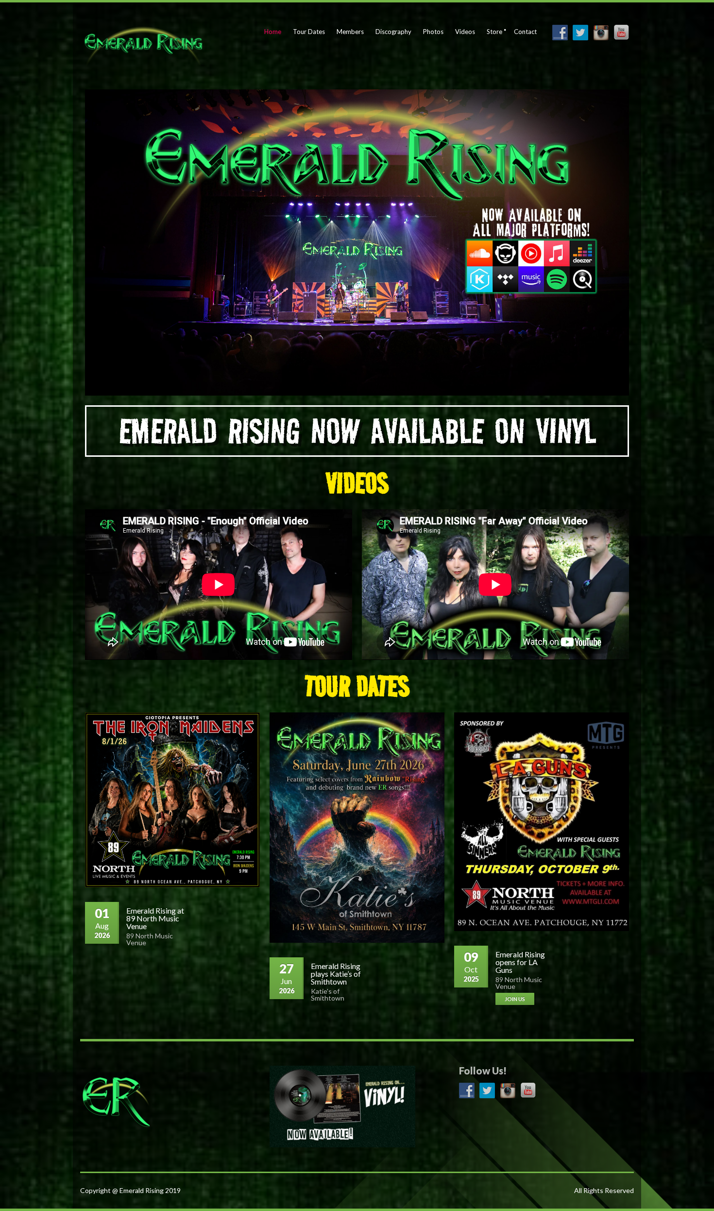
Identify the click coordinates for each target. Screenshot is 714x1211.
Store (494, 31)
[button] (357, 431)
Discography (393, 31)
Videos (465, 31)
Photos (433, 31)
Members (350, 31)
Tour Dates (309, 31)
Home (272, 31)
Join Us (515, 999)
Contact (525, 31)
